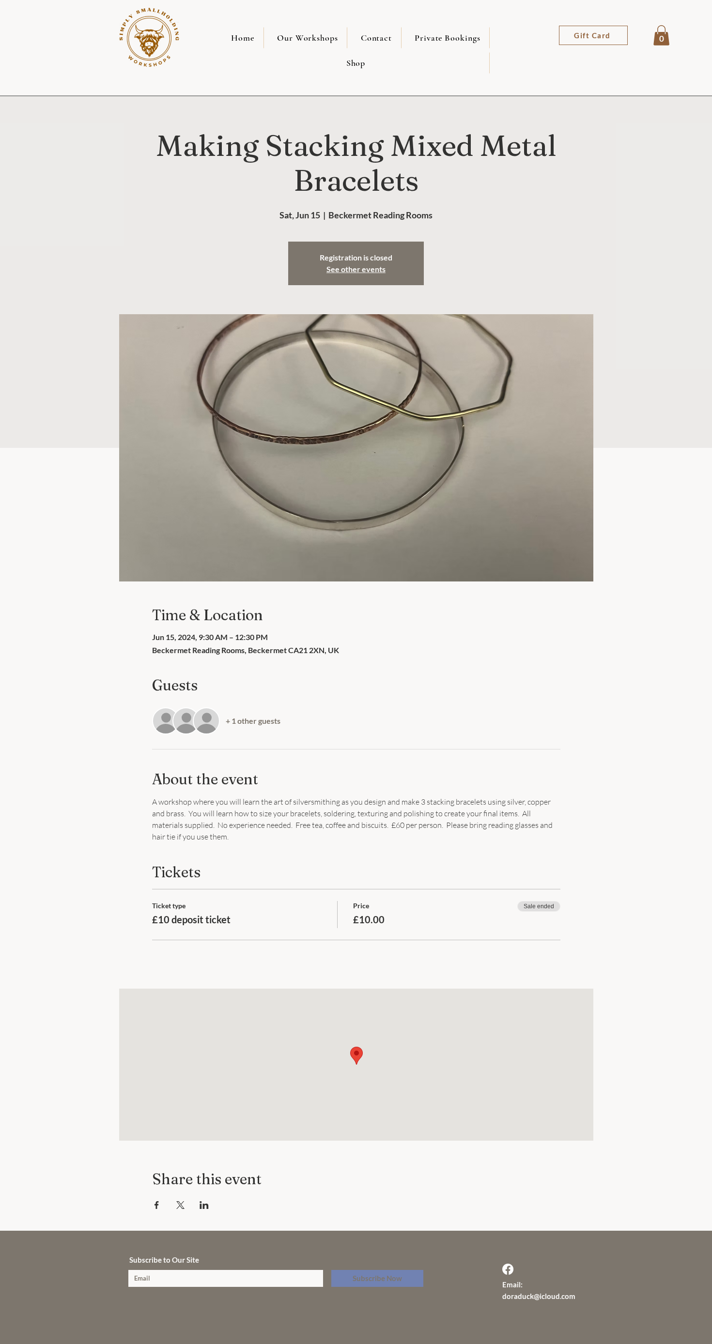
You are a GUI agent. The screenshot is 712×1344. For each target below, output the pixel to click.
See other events (356, 269)
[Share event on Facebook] (156, 1205)
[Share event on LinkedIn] (204, 1205)
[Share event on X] (180, 1205)
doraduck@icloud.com (538, 1296)
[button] (661, 35)
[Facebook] (507, 1269)
